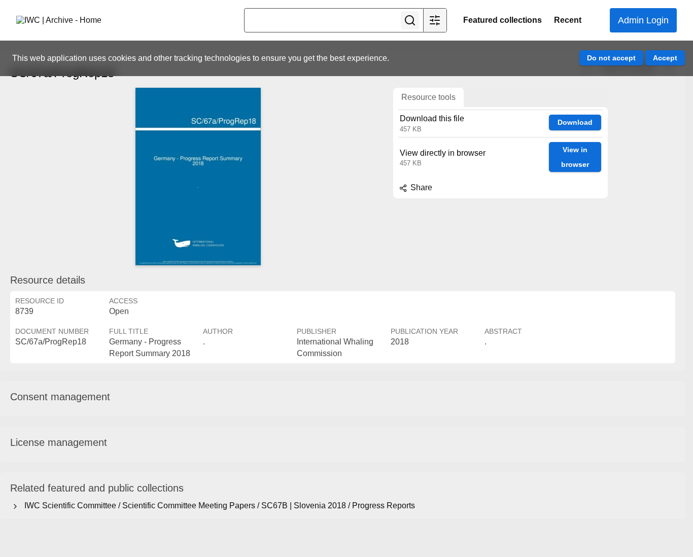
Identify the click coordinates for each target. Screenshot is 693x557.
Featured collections (502, 20)
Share (420, 187)
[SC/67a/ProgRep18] (198, 176)
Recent (567, 20)
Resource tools (428, 97)
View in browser (575, 157)
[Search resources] (410, 20)
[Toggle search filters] (434, 20)
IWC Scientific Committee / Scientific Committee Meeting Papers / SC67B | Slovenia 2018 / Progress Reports (217, 505)
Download (575, 122)
